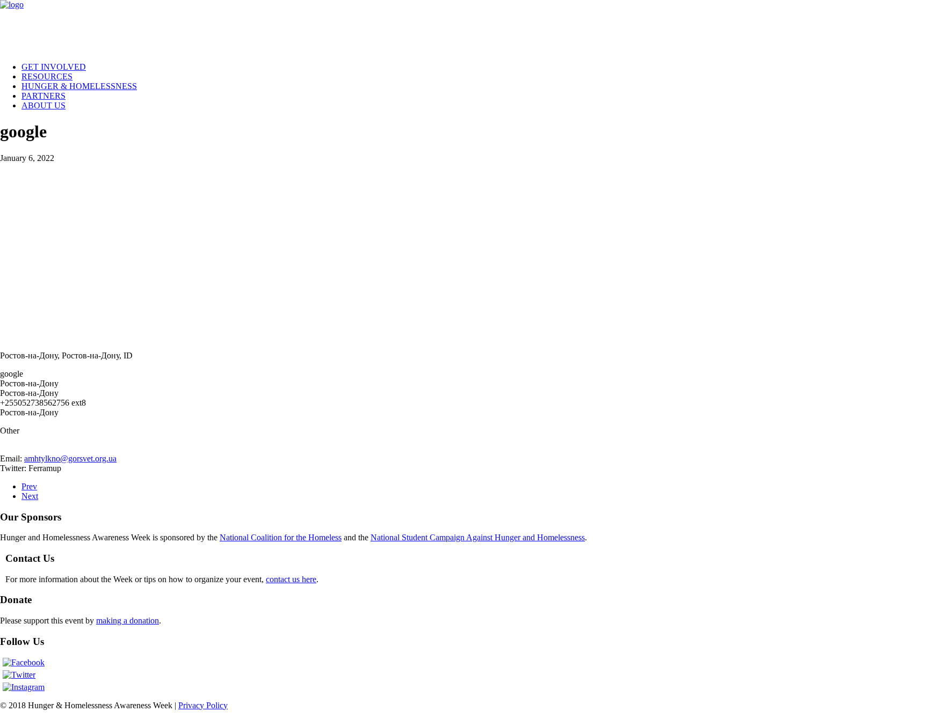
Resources (47, 76)
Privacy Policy (203, 705)
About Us (43, 105)
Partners (43, 95)
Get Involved (53, 66)
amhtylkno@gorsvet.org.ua (70, 458)
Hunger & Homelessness (79, 86)
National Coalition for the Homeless (281, 537)
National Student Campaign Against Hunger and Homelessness (478, 537)
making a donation (127, 620)
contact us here (291, 579)
